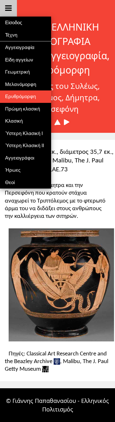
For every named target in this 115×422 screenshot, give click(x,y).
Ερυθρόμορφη (20, 96)
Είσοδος (13, 22)
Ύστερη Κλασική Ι (24, 133)
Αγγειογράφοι (19, 158)
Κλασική (14, 121)
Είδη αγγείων (19, 59)
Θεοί (10, 182)
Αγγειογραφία (19, 47)
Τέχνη (11, 35)
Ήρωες (12, 170)
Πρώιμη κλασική (22, 108)
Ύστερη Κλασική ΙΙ (24, 145)
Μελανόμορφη (20, 84)
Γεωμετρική (17, 72)
